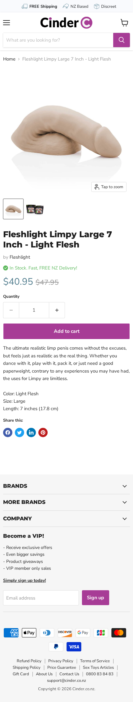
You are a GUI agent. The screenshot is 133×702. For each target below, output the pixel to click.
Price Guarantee (61, 667)
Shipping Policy (27, 667)
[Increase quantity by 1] (57, 310)
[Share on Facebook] (7, 432)
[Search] (121, 40)
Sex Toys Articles (98, 667)
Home (9, 59)
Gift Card (21, 674)
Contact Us (69, 674)
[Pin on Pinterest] (43, 432)
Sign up (95, 597)
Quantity (11, 296)
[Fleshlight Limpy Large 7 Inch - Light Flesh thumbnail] (13, 209)
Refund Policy (29, 661)
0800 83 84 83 (100, 674)
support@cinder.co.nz (66, 680)
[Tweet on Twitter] (19, 432)
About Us (44, 674)
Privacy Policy (60, 661)
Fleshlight (20, 257)
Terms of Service (95, 661)
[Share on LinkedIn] (31, 432)
